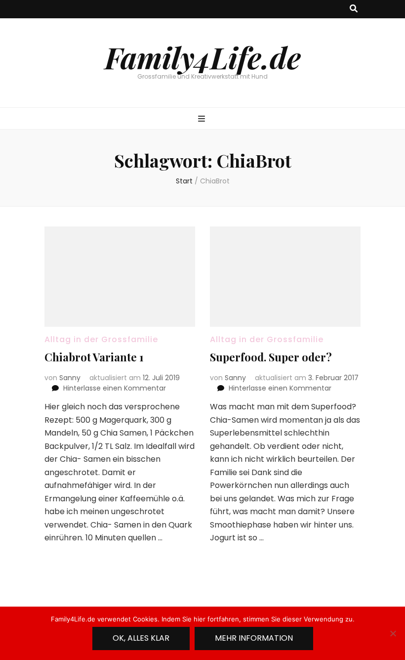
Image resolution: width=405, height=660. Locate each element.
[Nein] (393, 633)
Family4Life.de (203, 57)
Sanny (70, 378)
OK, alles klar (141, 638)
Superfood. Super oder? (271, 357)
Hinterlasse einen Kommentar (114, 388)
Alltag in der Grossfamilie (101, 339)
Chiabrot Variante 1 (94, 357)
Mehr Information (254, 638)
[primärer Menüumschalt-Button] (202, 119)
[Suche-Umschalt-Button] (354, 9)
